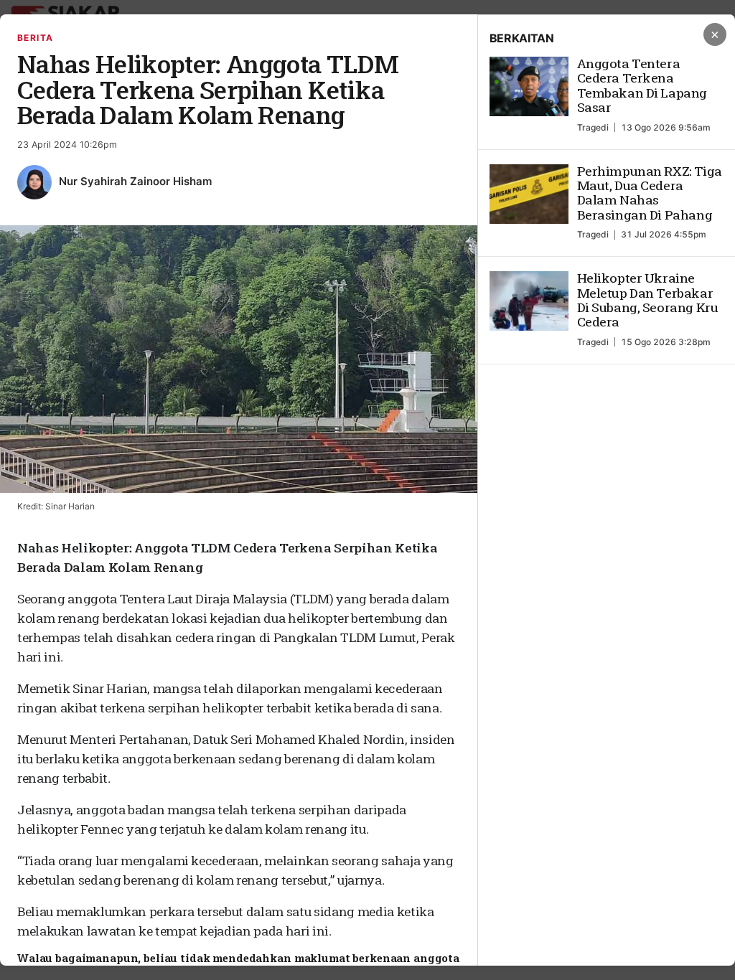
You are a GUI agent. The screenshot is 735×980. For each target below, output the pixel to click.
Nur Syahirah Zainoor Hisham (135, 181)
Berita (35, 37)
